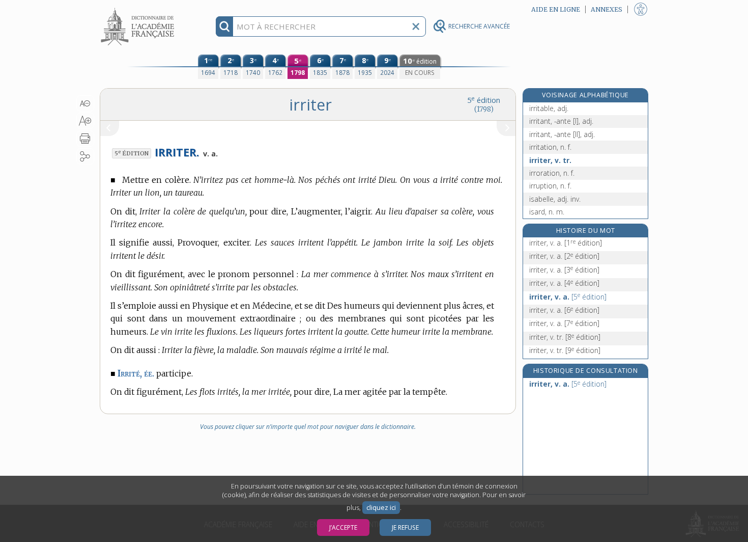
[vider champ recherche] (416, 26)
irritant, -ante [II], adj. (562, 134)
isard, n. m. (546, 211)
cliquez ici (381, 507)
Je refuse (405, 527)
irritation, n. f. (550, 147)
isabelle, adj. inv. (555, 199)
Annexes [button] (606, 9)
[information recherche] (225, 26)
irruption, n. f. (550, 186)
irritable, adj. (548, 108)
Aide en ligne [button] (555, 9)
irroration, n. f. (551, 173)
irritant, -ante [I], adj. (561, 121)
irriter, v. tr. (550, 160)
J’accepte (343, 527)
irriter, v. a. (565, 243)
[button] (85, 103)
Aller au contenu (139, 9)
